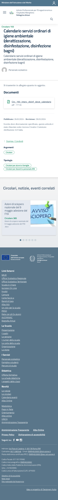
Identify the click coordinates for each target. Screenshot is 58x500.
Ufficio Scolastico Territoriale (14, 281)
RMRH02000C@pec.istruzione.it (42, 454)
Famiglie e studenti (10, 362)
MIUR (4, 275)
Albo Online (7, 400)
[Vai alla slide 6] (35, 240)
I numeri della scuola (11, 340)
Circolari (9, 152)
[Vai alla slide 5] (32, 240)
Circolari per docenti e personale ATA (20, 168)
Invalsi (4, 291)
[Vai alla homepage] (11, 13)
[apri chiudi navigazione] (4, 12)
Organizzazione (8, 346)
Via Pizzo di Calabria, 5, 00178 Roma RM (25, 448)
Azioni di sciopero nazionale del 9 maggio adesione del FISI (16, 209)
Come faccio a (8, 298)
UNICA (5, 419)
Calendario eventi (9, 397)
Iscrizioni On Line (9, 288)
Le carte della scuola (11, 343)
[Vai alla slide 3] (26, 240)
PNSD (4, 311)
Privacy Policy (8, 434)
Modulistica (7, 406)
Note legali (6, 478)
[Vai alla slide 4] (29, 240)
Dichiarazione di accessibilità (31, 434)
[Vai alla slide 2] (23, 240)
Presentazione (8, 330)
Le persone (6, 336)
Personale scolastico (11, 359)
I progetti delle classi (11, 381)
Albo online (7, 415)
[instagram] (21, 440)
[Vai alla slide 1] (20, 240)
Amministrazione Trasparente (15, 422)
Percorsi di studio (9, 365)
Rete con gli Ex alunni (11, 314)
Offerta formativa (9, 374)
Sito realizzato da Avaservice (13, 481)
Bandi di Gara (7, 301)
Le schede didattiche (11, 378)
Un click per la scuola (11, 307)
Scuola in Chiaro (9, 284)
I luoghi (5, 333)
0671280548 (15, 451)
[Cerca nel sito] (52, 19)
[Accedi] (54, 3)
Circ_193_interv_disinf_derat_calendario (31, 101)
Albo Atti (6, 304)
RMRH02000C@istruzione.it (39, 451)
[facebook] (14, 440)
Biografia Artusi (8, 320)
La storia (5, 349)
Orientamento (8, 412)
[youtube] (17, 440)
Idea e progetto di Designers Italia (41, 489)
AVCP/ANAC (7, 317)
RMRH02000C (26, 462)
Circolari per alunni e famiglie (17, 165)
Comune (5, 294)
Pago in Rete (7, 409)
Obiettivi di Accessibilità (11, 475)
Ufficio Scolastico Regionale (14, 278)
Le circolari (6, 394)
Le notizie (6, 390)
